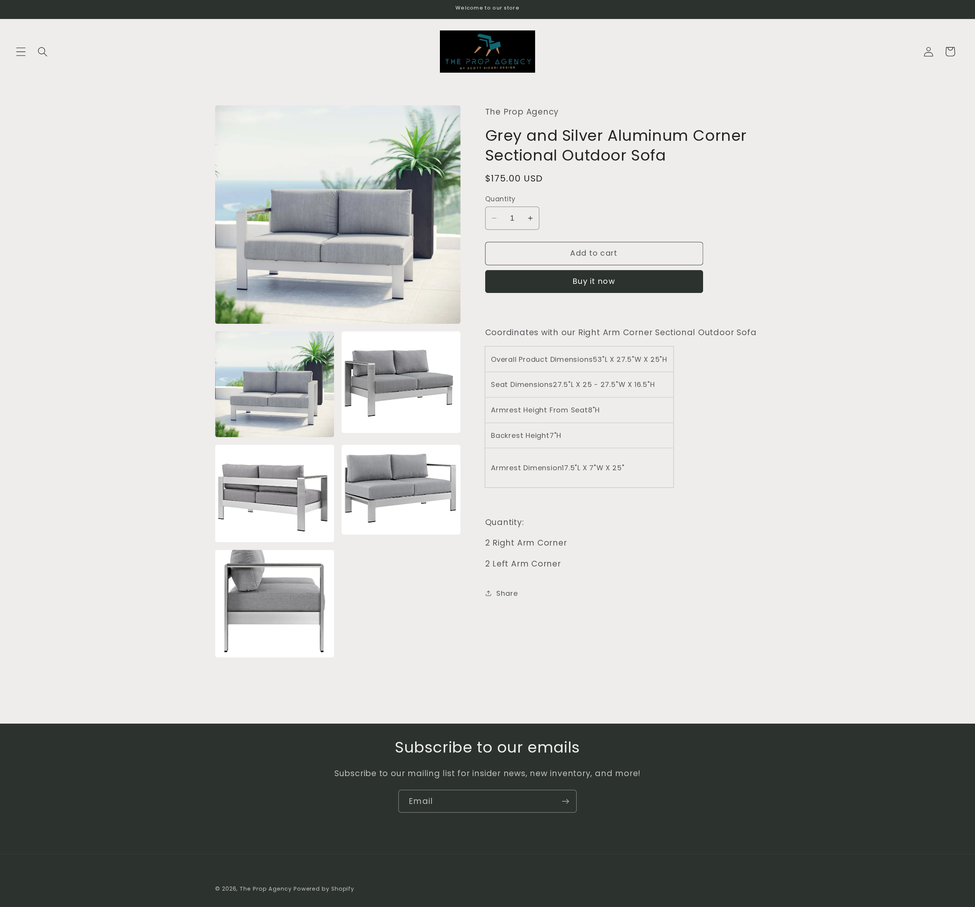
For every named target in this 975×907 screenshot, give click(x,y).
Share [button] (507, 593)
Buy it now (594, 281)
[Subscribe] (565, 801)
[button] (21, 51)
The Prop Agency (267, 889)
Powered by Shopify (324, 889)
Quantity (500, 199)
